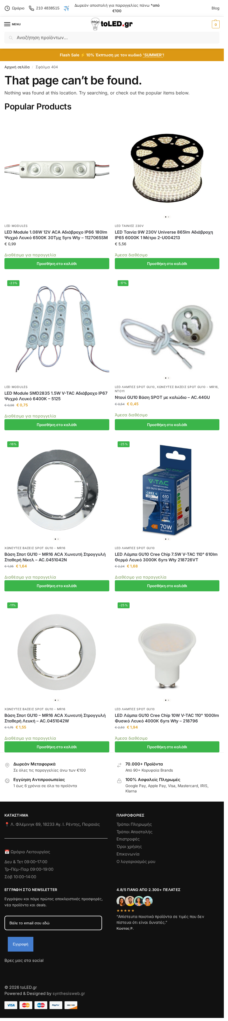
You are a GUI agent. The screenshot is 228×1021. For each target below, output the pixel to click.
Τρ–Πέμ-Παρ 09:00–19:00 (28, 869)
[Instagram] (18, 970)
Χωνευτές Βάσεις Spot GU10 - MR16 (187, 387)
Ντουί (120, 391)
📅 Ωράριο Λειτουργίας (27, 851)
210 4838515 (48, 8)
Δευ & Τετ (14, 861)
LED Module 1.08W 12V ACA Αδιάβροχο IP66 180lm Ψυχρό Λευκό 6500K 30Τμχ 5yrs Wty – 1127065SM (56, 234)
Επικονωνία (128, 854)
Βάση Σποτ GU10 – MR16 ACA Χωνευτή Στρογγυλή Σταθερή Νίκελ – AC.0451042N (55, 557)
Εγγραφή (20, 944)
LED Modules (16, 226)
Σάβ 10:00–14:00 (20, 876)
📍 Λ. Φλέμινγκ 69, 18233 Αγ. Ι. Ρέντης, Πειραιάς (52, 824)
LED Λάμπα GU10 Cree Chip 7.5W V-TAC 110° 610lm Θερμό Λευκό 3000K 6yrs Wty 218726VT (166, 557)
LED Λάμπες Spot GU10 (135, 387)
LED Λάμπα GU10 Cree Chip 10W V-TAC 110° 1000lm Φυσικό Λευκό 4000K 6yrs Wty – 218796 (167, 718)
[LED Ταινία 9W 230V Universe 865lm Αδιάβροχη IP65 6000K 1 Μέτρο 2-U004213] (167, 168)
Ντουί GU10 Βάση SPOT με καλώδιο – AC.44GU (162, 397)
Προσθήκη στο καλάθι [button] (57, 263)
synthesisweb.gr (69, 993)
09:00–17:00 (35, 861)
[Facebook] (6, 970)
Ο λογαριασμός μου (136, 861)
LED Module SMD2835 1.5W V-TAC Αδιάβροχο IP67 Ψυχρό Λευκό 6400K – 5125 (56, 396)
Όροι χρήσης (129, 846)
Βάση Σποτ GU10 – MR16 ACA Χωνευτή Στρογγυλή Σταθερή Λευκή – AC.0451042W (55, 718)
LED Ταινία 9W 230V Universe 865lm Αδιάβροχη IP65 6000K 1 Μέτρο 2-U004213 (164, 234)
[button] (215, 24)
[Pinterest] (58, 970)
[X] (38, 970)
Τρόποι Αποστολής (134, 831)
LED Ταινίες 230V (129, 226)
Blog (215, 8)
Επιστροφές (128, 839)
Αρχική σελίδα (17, 67)
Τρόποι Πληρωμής (134, 824)
